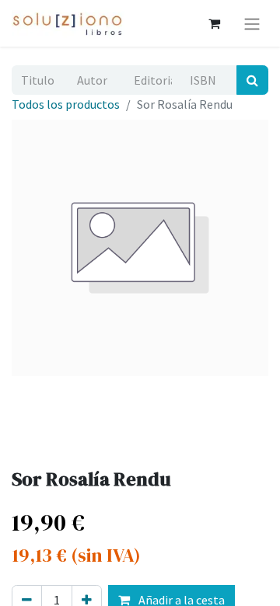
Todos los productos (66, 104)
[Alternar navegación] (252, 23)
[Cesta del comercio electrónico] (213, 23)
